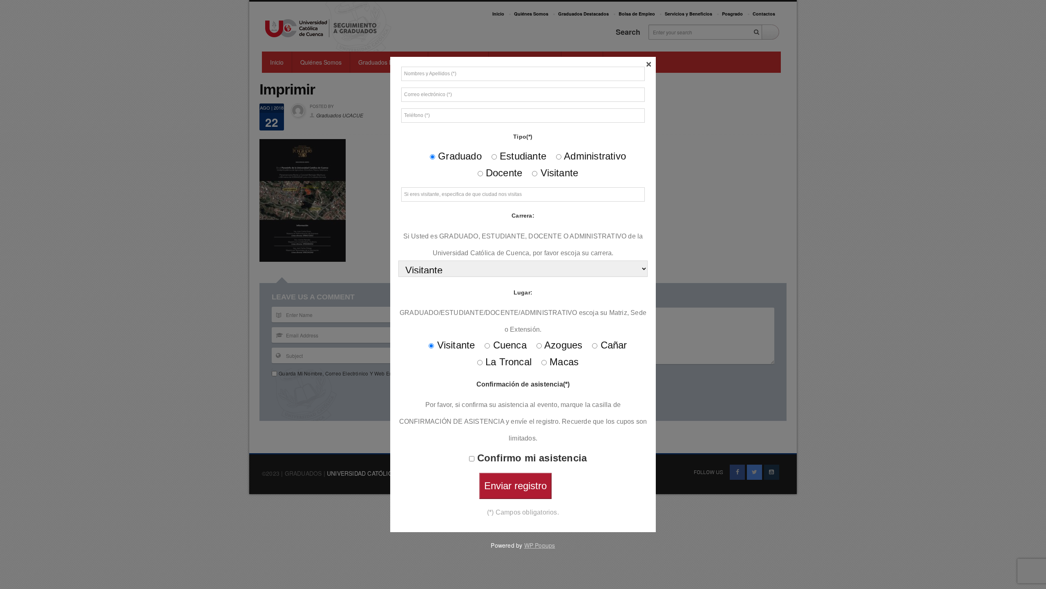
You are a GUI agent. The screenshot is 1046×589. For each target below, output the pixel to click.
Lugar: (523, 292)
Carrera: (523, 215)
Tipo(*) (522, 136)
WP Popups (539, 545)
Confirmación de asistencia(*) (523, 384)
